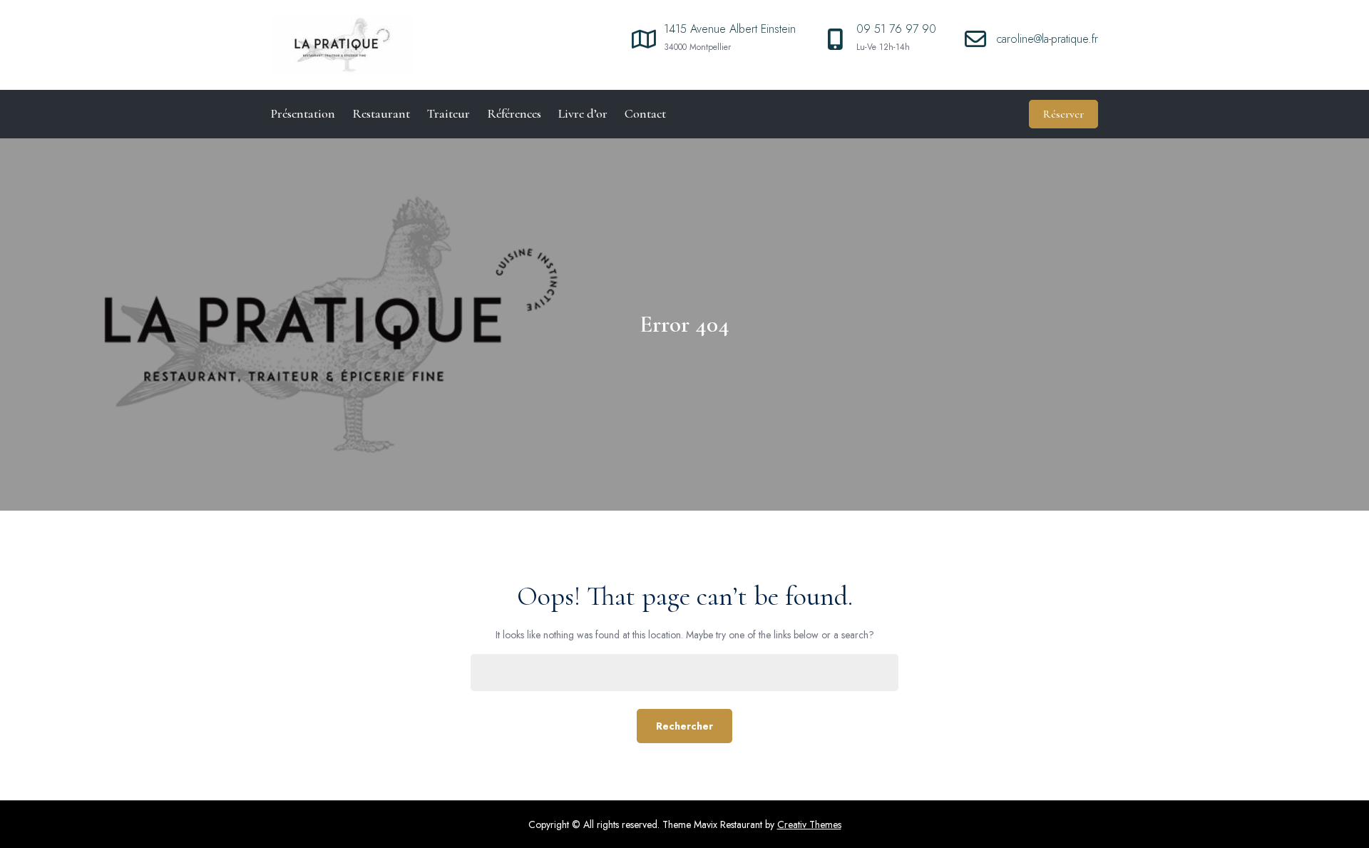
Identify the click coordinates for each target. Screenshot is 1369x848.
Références (514, 113)
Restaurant (381, 113)
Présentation (303, 113)
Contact (645, 113)
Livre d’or (582, 113)
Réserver (1063, 114)
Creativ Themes (809, 824)
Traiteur (448, 113)
